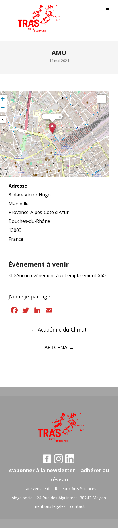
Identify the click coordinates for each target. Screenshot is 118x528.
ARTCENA (59, 347)
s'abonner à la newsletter (42, 470)
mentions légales (50, 506)
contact (77, 506)
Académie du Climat (59, 329)
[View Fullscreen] (101, 99)
